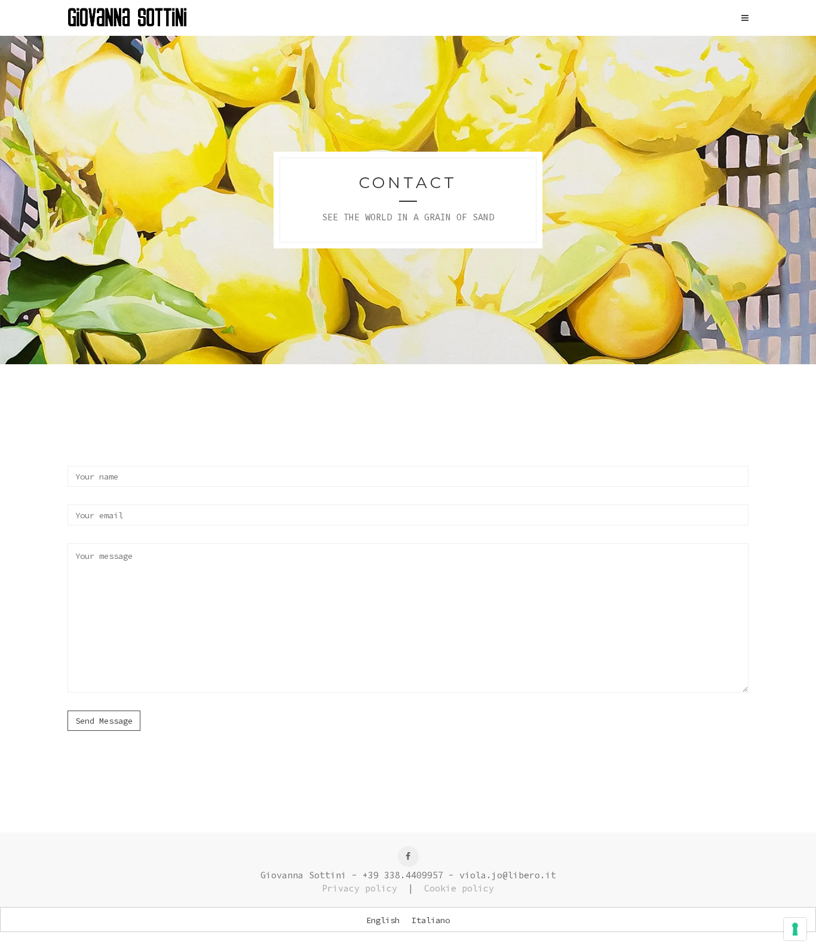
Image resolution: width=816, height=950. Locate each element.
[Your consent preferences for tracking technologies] (795, 929)
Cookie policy (459, 888)
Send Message (104, 720)
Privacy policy (359, 888)
